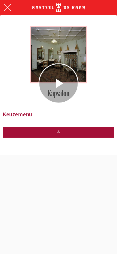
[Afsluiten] (7, 7)
